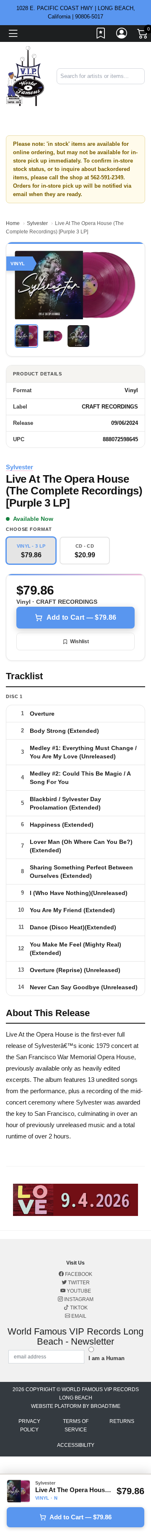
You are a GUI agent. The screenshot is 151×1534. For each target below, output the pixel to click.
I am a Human (107, 1358)
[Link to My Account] (122, 34)
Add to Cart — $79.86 (81, 617)
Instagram (78, 1299)
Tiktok (78, 1308)
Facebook (78, 1274)
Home (13, 223)
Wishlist (79, 641)
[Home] (25, 75)
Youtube (78, 1291)
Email (78, 1316)
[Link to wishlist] (101, 34)
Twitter (78, 1283)
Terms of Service (76, 1425)
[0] (143, 35)
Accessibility (75, 1445)
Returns (121, 1421)
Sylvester (37, 223)
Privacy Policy (29, 1425)
